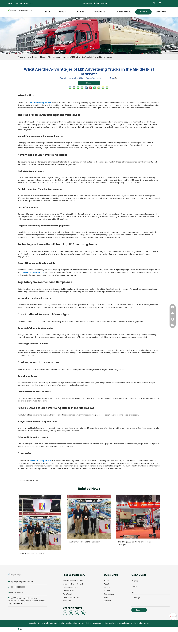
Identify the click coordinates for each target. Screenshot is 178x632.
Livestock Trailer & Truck (73, 584)
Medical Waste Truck (71, 597)
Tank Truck (67, 594)
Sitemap (120, 623)
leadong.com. (143, 623)
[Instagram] (83, 612)
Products (107, 590)
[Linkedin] (71, 612)
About (106, 584)
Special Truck (68, 590)
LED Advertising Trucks (40, 102)
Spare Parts (67, 601)
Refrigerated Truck (70, 587)
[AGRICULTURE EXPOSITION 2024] (40, 522)
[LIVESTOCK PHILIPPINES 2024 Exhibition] (89, 517)
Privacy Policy (109, 623)
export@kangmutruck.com (21, 3)
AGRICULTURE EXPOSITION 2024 (32, 553)
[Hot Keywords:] (154, 3)
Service (107, 587)
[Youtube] (77, 612)
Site (116, 78)
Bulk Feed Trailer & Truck (73, 580)
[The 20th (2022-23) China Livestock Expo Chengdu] (138, 517)
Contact (107, 601)
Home (106, 580)
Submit (139, 610)
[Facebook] (65, 612)
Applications (109, 594)
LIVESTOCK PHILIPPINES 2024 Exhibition (84, 542)
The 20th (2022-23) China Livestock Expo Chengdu (135, 543)
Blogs (106, 597)
